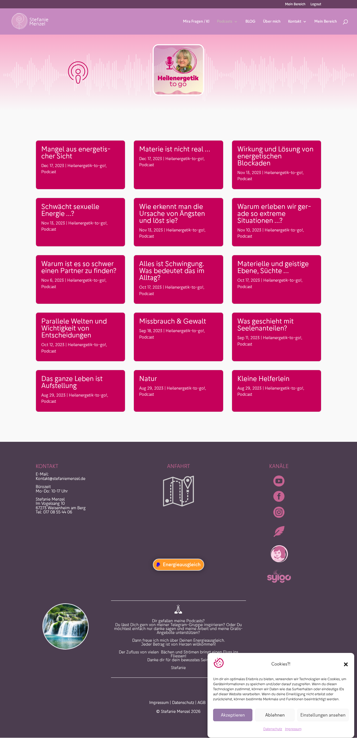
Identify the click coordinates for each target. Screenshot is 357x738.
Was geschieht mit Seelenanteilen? (265, 324)
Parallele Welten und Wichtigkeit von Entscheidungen (74, 328)
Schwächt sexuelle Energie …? (70, 210)
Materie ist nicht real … (174, 149)
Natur (148, 378)
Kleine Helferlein (263, 378)
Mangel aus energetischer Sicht (75, 152)
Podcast (48, 171)
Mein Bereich (295, 4)
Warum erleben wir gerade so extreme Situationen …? (274, 213)
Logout (315, 4)
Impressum (293, 729)
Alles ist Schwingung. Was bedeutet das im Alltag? (171, 270)
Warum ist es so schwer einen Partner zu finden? (78, 267)
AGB (201, 702)
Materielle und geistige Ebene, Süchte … (273, 267)
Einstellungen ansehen (323, 715)
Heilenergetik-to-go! (86, 165)
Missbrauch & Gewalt (172, 321)
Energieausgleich (182, 564)
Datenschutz (272, 729)
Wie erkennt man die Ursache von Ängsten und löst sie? (172, 213)
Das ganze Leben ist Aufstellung (72, 382)
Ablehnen (275, 715)
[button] (346, 664)
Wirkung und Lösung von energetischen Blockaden (275, 156)
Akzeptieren (233, 715)
